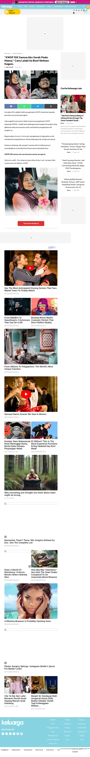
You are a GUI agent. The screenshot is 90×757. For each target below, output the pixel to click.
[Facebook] (74, 10)
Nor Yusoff (9, 67)
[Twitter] (79, 10)
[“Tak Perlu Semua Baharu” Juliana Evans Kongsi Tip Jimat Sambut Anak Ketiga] (73, 104)
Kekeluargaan (17, 53)
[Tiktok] (81, 10)
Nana (62, 123)
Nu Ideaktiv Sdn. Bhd (76, 748)
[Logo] (7, 6)
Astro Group (75, 751)
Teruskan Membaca (31, 223)
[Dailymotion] (74, 13)
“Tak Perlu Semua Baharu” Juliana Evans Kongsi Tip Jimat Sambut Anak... (72, 118)
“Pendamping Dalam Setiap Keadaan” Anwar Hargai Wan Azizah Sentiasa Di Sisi (73, 146)
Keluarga (7, 53)
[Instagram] (76, 10)
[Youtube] (17, 733)
